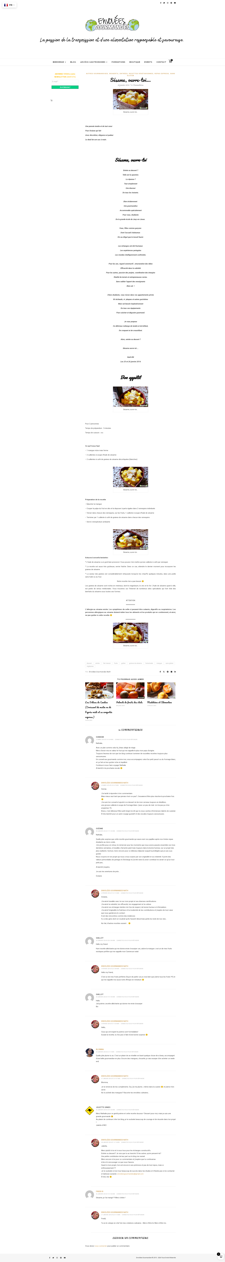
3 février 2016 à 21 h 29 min (110, 1023)
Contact (161, 62)
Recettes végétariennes (141, 73)
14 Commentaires (137, 84)
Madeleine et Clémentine (159, 702)
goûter (123, 663)
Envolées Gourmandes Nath (100, 672)
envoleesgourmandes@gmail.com (130, 1174)
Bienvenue (58, 62)
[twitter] (53, 1258)
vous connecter (101, 1246)
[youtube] (65, 1258)
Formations (118, 62)
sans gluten (169, 663)
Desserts (113, 73)
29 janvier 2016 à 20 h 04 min (105, 940)
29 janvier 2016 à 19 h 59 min (105, 997)
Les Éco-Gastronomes (92, 62)
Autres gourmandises (97, 73)
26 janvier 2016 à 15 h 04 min (105, 1194)
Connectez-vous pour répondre (126, 739)
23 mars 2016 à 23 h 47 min (110, 785)
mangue (159, 663)
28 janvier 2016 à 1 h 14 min (110, 1142)
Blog (73, 62)
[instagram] (57, 1258)
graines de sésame (135, 663)
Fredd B (99, 1191)
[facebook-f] (50, 1258)
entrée (97, 663)
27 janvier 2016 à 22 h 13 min (110, 1215)
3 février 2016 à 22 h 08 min (110, 968)
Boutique (134, 62)
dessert (89, 663)
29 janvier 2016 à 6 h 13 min (105, 1052)
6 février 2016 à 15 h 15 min (110, 893)
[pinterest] (61, 1258)
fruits (116, 663)
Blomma (100, 1049)
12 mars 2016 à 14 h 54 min (104, 739)
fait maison (107, 663)
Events (148, 62)
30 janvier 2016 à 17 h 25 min (105, 831)
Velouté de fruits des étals (129, 702)
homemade (149, 663)
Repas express (162, 73)
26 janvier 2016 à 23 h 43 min (105, 1110)
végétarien (90, 666)
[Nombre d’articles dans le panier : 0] (51, 100)
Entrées (124, 73)
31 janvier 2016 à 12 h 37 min (110, 1078)
